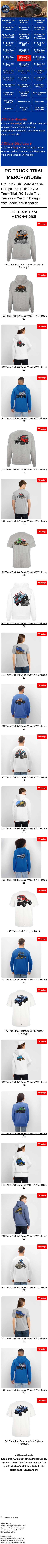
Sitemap (15, 1517)
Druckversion (7, 1517)
